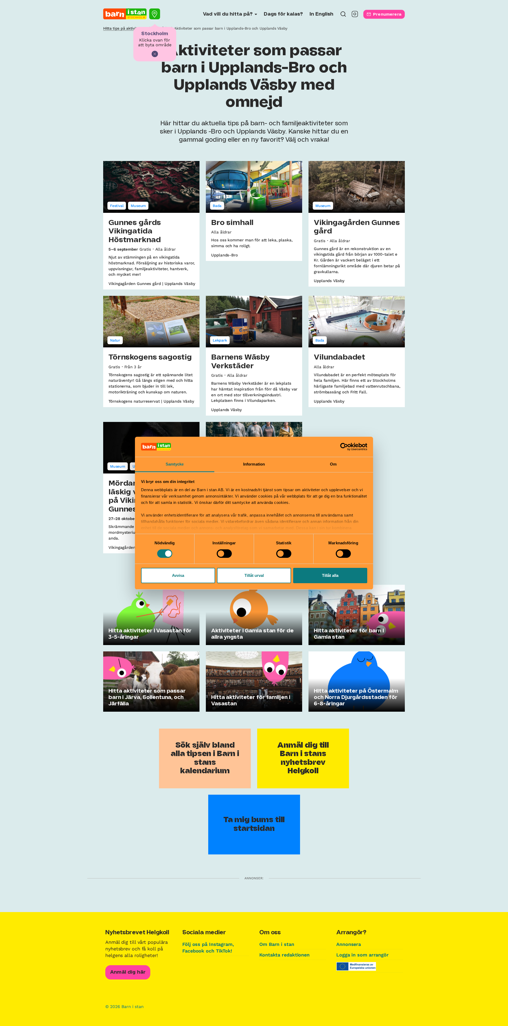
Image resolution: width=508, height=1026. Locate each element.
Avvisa (178, 575)
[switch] (224, 553)
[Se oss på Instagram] (355, 15)
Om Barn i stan (276, 944)
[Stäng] (155, 54)
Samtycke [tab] (175, 464)
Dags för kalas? (283, 14)
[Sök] (343, 15)
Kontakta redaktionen (284, 955)
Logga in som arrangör (362, 955)
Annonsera (348, 944)
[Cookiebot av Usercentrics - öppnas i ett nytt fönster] (344, 447)
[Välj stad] (154, 13)
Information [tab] (254, 464)
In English (321, 14)
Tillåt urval (254, 575)
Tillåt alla (330, 575)
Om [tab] (333, 464)
